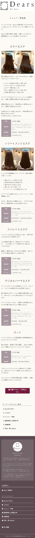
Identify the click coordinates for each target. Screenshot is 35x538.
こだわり (7, 413)
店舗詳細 (7, 424)
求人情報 (6, 527)
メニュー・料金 (9, 416)
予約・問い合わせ (10, 428)
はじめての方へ (9, 409)
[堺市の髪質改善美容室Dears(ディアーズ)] (17, 9)
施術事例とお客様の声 (12, 420)
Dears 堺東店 (8, 490)
